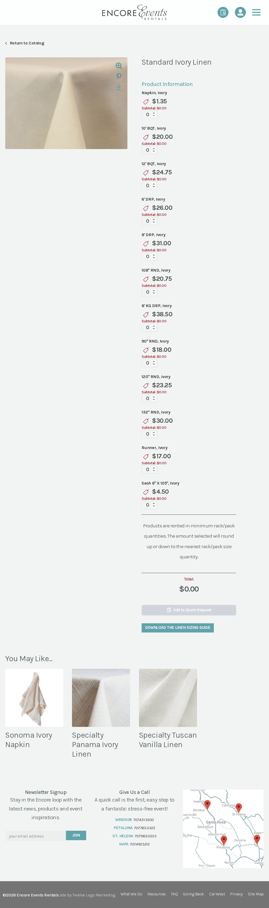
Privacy (236, 894)
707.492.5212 (139, 844)
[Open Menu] (256, 12)
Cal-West (217, 894)
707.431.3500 (143, 819)
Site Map (256, 894)
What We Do (131, 894)
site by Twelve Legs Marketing (87, 894)
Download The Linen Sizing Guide (177, 627)
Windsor (123, 819)
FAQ (174, 894)
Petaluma (123, 827)
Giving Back (193, 894)
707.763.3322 (144, 827)
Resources (156, 894)
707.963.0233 (145, 836)
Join (76, 835)
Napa (123, 844)
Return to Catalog (27, 42)
